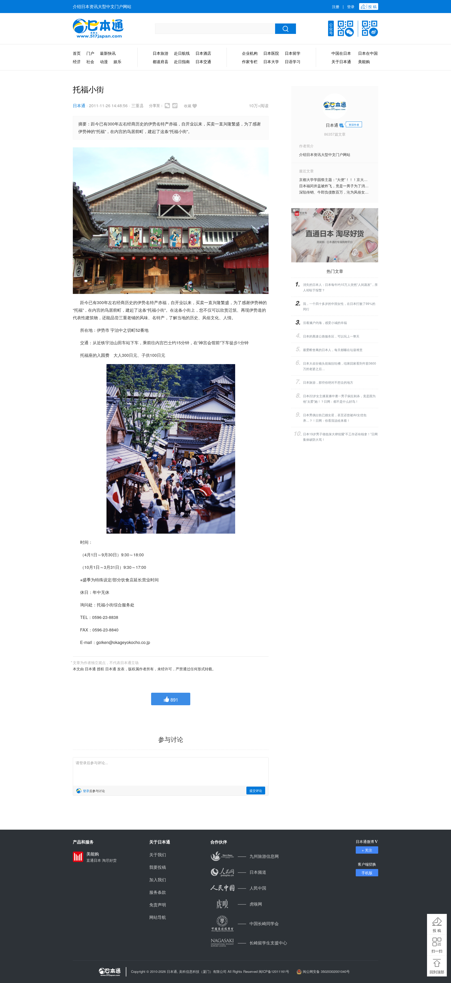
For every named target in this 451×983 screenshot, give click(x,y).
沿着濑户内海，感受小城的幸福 (325, 322)
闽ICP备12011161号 (274, 971)
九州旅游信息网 (258, 856)
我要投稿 (157, 867)
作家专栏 (250, 61)
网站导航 (157, 917)
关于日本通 (341, 61)
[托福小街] (171, 220)
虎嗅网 (250, 904)
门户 (90, 53)
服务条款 (157, 892)
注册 (335, 6)
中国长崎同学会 (258, 923)
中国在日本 (341, 53)
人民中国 (252, 888)
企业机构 (250, 53)
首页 (77, 53)
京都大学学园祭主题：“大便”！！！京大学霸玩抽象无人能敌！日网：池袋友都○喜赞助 (369, 179)
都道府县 (160, 61)
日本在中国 (368, 53)
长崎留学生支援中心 (262, 943)
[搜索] (285, 28)
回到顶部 (437, 971)
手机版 (366, 872)
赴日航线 (182, 53)
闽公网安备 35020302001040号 (326, 971)
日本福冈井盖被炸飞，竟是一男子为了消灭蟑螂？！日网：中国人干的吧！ (359, 185)
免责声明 (157, 905)
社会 (90, 61)
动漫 (104, 61)
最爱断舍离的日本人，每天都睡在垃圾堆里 (333, 349)
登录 (350, 6)
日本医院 (271, 53)
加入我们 (157, 880)
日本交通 (203, 61)
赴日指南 (182, 61)
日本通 (79, 105)
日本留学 (292, 53)
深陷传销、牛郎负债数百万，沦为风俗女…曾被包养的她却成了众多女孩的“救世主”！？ (370, 192)
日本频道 (252, 872)
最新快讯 (108, 53)
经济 (77, 61)
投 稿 (437, 930)
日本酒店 (203, 53)
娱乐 (117, 61)
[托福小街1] (171, 449)
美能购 (364, 61)
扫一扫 (436, 951)
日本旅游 (160, 53)
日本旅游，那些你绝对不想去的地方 (328, 382)
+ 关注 (367, 850)
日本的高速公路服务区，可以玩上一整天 (331, 336)
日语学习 (292, 61)
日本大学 (271, 61)
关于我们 (157, 855)
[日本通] (98, 29)
